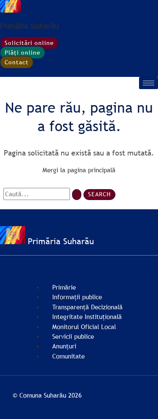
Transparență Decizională (87, 307)
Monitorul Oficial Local (84, 326)
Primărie (64, 287)
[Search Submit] (76, 194)
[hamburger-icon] (148, 83)
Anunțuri (64, 346)
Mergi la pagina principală (79, 170)
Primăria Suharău (29, 26)
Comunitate (68, 356)
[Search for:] (43, 194)
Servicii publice (73, 336)
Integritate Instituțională (87, 316)
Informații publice (77, 297)
